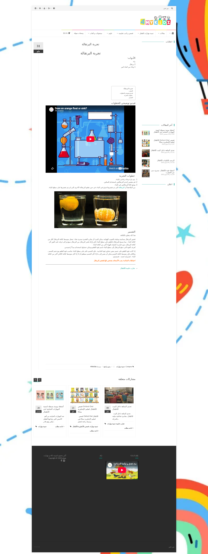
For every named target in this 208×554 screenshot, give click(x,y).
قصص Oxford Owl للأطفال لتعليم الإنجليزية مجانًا (87, 409)
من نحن (166, 8)
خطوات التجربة (128, 95)
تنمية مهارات (120, 367)
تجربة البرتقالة (128, 88)
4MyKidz (93, 367)
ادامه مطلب (59, 426)
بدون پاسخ (107, 367)
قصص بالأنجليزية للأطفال (81, 426)
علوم (110, 33)
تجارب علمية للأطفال (127, 268)
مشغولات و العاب (96, 33)
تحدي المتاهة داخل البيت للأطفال (162, 150)
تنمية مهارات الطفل (146, 33)
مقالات (162, 33)
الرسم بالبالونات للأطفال (165, 160)
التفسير (131, 97)
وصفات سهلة (78, 33)
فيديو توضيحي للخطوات (126, 93)
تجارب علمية (120, 424)
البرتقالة (122, 187)
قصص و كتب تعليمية (126, 33)
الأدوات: (131, 91)
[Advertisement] (92, 19)
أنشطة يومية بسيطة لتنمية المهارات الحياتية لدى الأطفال (53, 409)
